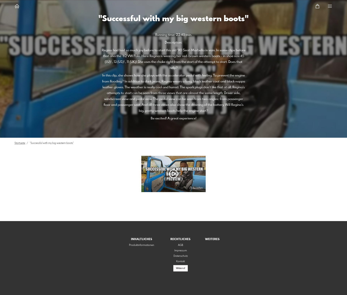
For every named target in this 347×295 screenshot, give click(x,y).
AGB (180, 245)
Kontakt (180, 261)
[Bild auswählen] (146, 188)
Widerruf (180, 268)
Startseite (19, 143)
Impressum (180, 250)
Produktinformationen (141, 245)
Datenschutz (181, 256)
